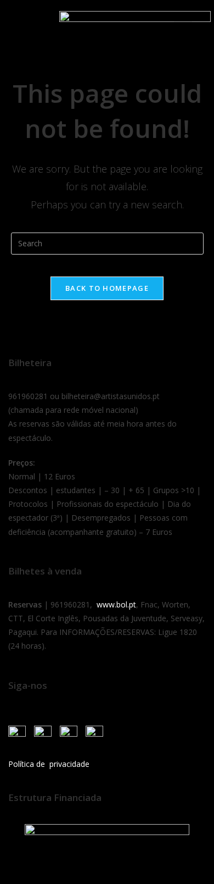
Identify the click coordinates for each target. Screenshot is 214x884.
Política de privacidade (48, 764)
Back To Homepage (107, 288)
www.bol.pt (116, 604)
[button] (21, 23)
